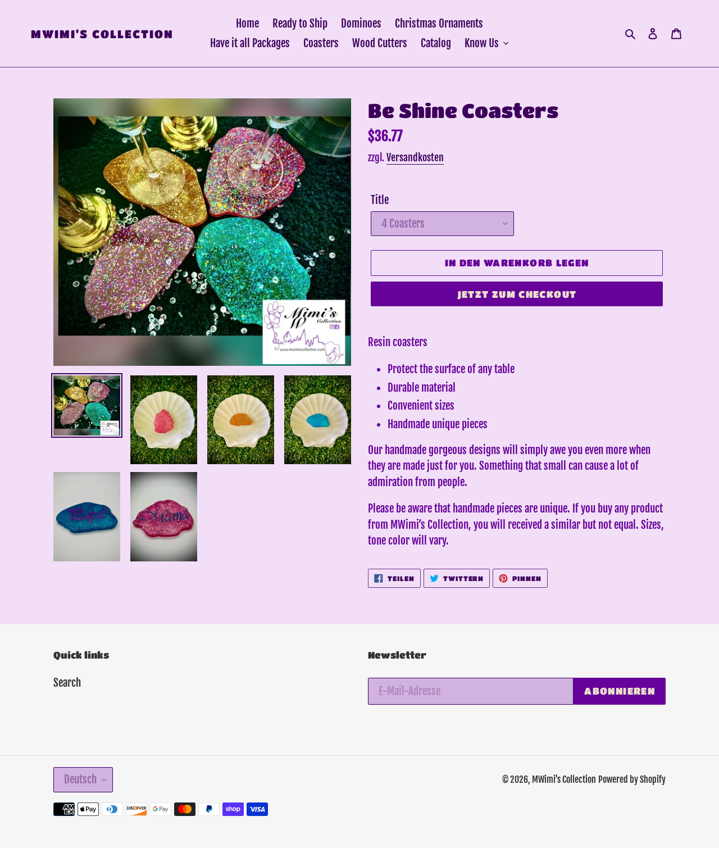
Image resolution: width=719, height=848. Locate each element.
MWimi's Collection (102, 34)
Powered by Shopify (632, 779)
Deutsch (80, 779)
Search (67, 683)
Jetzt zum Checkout (516, 294)
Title (380, 200)
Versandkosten (415, 157)
